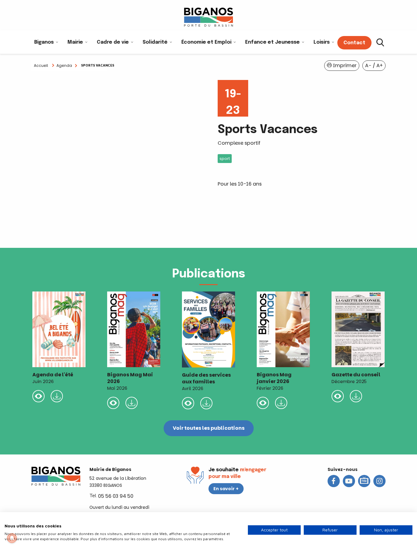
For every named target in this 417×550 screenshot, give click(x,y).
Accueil (41, 65)
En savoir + (226, 489)
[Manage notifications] (12, 538)
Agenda (64, 65)
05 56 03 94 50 (115, 496)
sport (224, 158)
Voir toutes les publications (209, 428)
